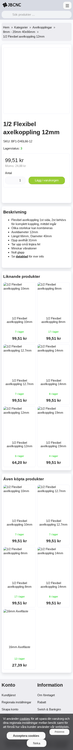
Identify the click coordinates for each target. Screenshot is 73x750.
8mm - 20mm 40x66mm (19, 32)
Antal (8, 173)
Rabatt (41, 702)
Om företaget (46, 695)
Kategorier (21, 27)
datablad (22, 256)
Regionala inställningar (16, 702)
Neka (36, 743)
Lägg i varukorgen (47, 180)
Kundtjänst (9, 695)
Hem (6, 27)
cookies (25, 718)
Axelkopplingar (42, 27)
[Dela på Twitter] (40, 196)
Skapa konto (10, 709)
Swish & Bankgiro (49, 709)
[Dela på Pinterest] (50, 196)
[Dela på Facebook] (31, 196)
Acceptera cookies (26, 735)
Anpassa (59, 731)
